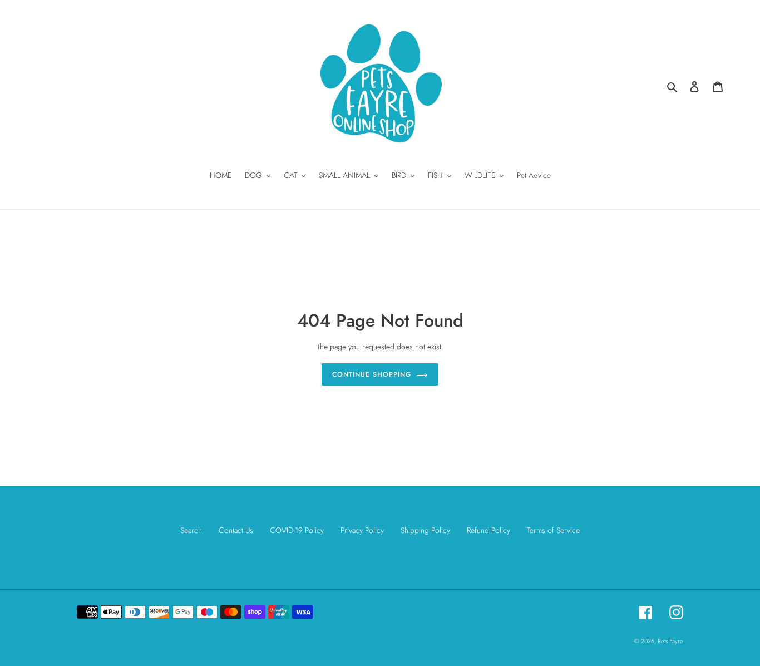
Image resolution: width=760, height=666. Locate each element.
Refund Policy (488, 530)
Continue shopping (371, 374)
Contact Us (236, 530)
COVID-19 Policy (297, 530)
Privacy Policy (362, 530)
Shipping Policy (425, 530)
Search (191, 530)
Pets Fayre (670, 641)
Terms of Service (553, 530)
